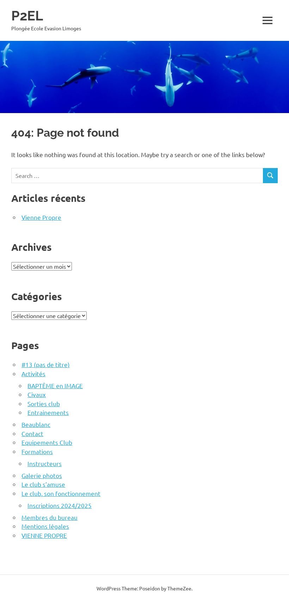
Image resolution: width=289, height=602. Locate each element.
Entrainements (48, 412)
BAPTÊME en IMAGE (55, 385)
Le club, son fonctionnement (60, 493)
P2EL (27, 16)
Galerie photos (41, 475)
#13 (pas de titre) (45, 364)
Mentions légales (45, 526)
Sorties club (43, 403)
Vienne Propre (41, 217)
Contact (32, 433)
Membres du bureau (49, 517)
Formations (37, 451)
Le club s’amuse (43, 484)
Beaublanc (35, 424)
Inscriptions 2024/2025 (59, 505)
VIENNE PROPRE (44, 535)
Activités (33, 373)
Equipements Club (46, 442)
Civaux (36, 394)
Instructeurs (44, 463)
